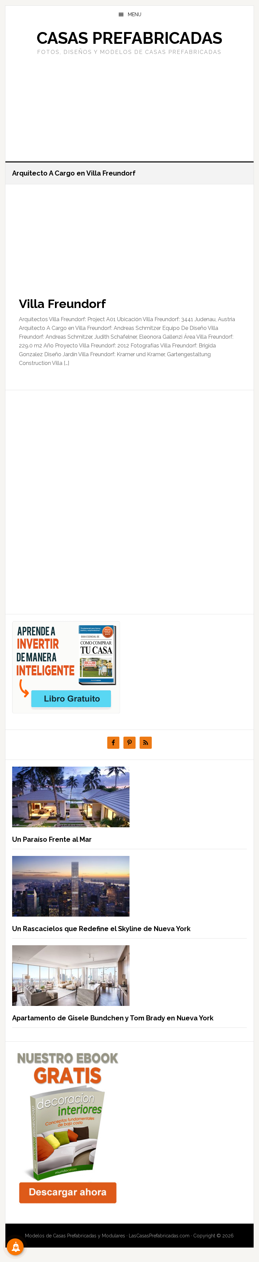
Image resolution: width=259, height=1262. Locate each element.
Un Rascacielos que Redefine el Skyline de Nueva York (101, 929)
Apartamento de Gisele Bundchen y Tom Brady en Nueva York (112, 1018)
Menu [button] (134, 14)
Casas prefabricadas (129, 38)
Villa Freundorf (62, 304)
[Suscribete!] (15, 1246)
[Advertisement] (129, 107)
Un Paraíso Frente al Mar (52, 839)
